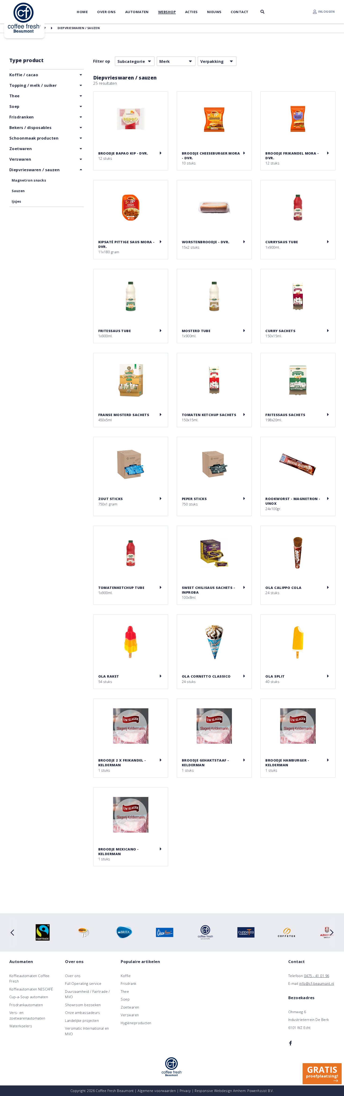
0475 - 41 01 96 (316, 975)
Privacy (185, 1090)
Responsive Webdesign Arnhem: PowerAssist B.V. (234, 1090)
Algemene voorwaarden (157, 1090)
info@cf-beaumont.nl (316, 983)
